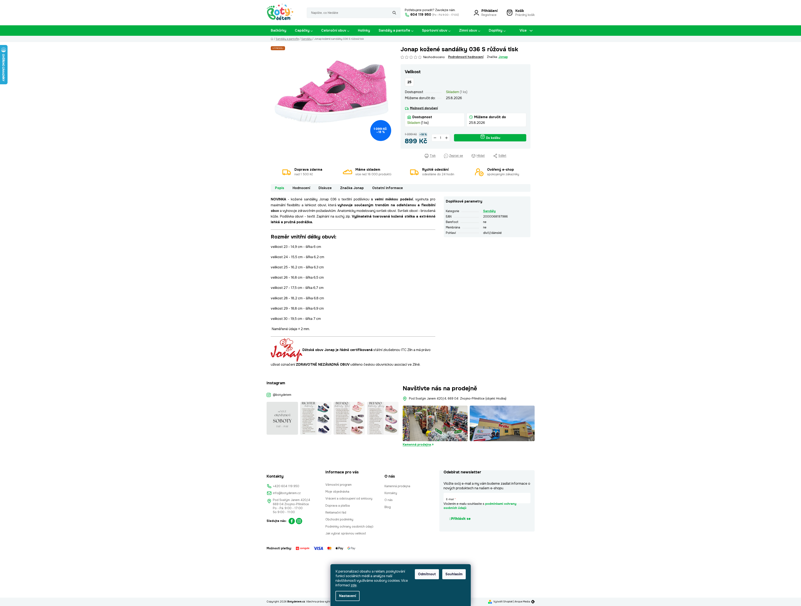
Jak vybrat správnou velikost (345, 533)
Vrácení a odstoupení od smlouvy (348, 498)
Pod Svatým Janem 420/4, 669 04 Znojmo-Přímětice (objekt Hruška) (457, 398)
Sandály (489, 211)
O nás (388, 500)
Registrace (489, 15)
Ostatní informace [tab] (387, 188)
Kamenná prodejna (417, 444)
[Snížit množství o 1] (435, 137)
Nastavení (347, 596)
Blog (387, 507)
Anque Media (522, 601)
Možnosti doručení (424, 108)
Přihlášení (489, 11)
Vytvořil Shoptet (503, 601)
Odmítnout (427, 574)
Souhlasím (454, 574)
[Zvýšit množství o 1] (446, 137)
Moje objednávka (337, 491)
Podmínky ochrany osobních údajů (349, 526)
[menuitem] (278, 30)
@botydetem (282, 395)
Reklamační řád (335, 512)
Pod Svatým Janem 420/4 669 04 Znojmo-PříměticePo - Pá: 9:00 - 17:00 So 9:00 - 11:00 (291, 506)
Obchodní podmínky (339, 519)
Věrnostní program (338, 485)
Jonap (503, 57)
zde (354, 585)
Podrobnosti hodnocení (466, 57)
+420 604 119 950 (286, 486)
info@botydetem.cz (287, 493)
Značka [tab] (352, 188)
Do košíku (493, 138)
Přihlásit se (461, 518)
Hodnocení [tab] (301, 188)
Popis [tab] (279, 188)
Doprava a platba (337, 505)
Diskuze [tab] (325, 188)
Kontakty (390, 493)
